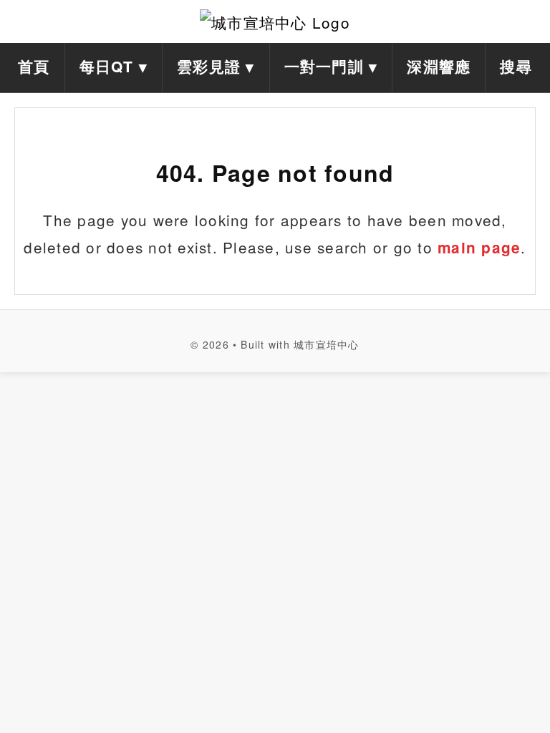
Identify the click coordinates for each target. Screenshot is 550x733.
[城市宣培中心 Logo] (275, 21)
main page (479, 247)
